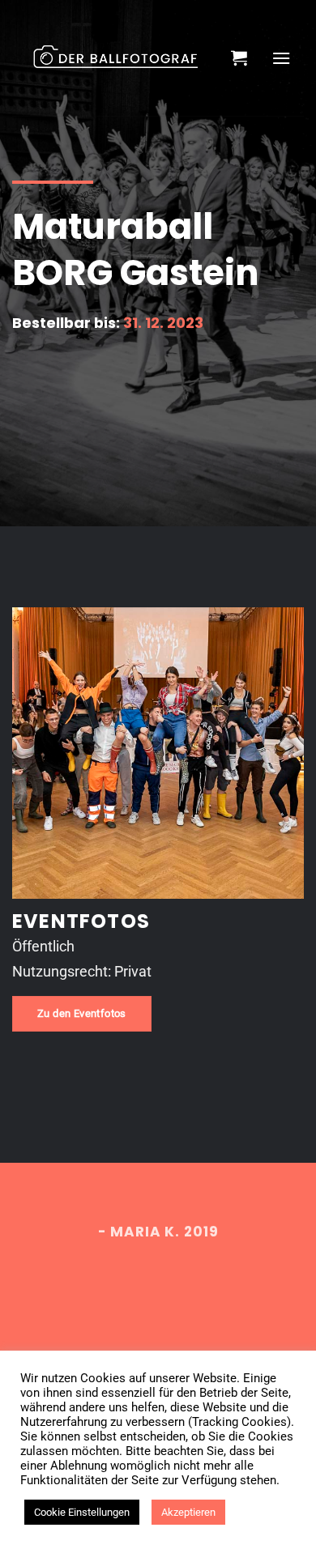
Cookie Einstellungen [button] (82, 1512)
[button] (239, 57)
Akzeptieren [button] (188, 1512)
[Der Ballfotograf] (115, 58)
